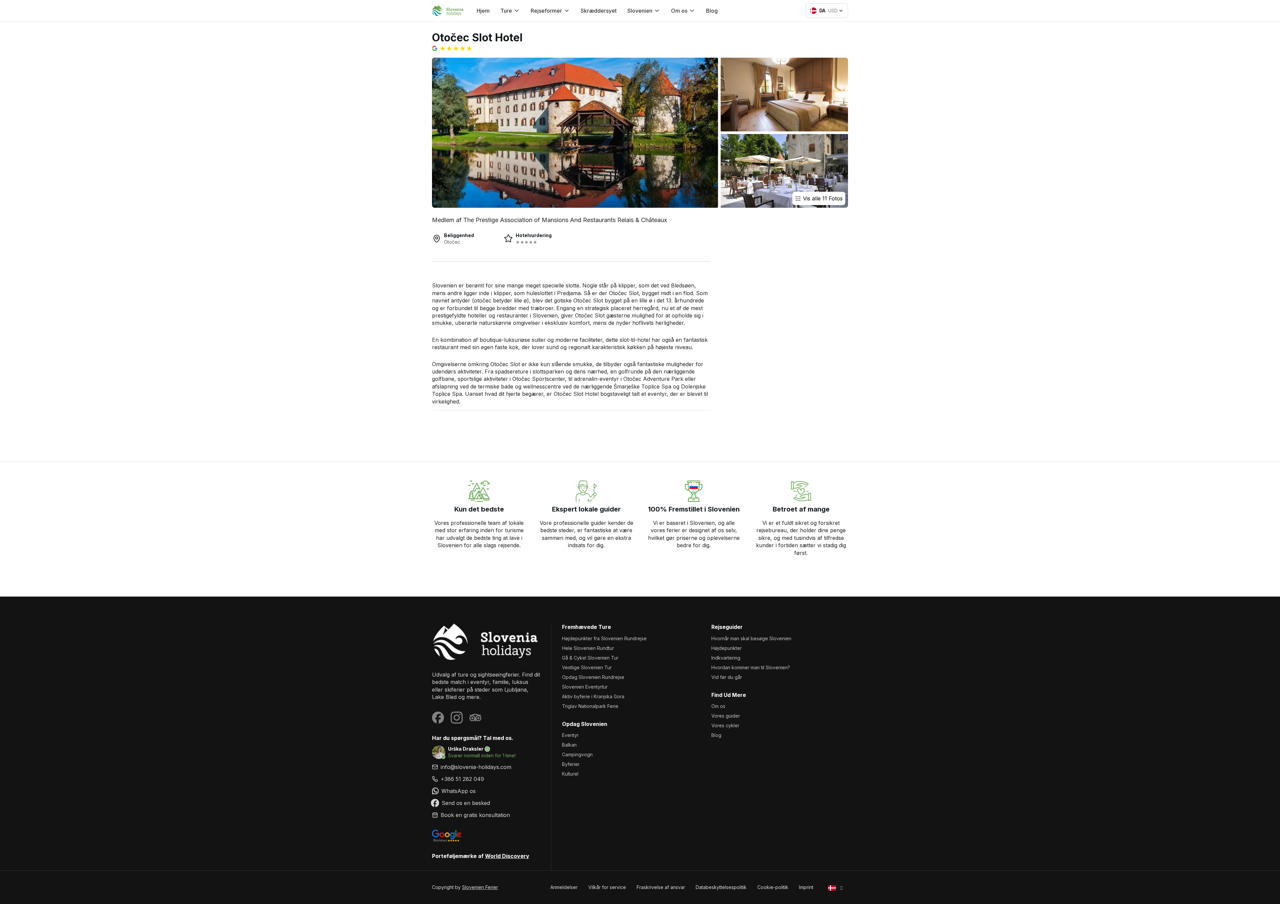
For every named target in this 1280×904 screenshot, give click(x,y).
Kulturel (570, 774)
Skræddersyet (599, 10)
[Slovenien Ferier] (486, 641)
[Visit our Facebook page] (438, 718)
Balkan (569, 745)
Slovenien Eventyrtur (585, 687)
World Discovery (507, 856)
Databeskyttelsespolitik (721, 887)
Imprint (806, 887)
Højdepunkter (726, 648)
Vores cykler (725, 725)
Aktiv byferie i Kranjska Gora (593, 696)
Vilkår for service (607, 887)
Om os (718, 706)
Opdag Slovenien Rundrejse (593, 677)
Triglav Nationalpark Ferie (590, 706)
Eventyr (570, 735)
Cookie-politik (772, 887)
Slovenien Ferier (480, 887)
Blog (712, 10)
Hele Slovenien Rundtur (588, 648)
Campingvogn (577, 754)
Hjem (483, 10)
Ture (506, 10)
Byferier (571, 764)
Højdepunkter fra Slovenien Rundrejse (604, 638)
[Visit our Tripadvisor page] (475, 718)
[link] (486, 779)
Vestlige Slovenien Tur (587, 667)
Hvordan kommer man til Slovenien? (750, 667)
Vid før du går (726, 677)
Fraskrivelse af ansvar (661, 887)
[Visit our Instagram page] (457, 718)
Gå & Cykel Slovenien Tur (590, 658)
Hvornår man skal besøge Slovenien (751, 638)
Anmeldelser (564, 887)
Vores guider (725, 716)
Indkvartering (725, 658)
